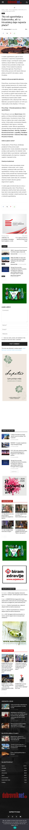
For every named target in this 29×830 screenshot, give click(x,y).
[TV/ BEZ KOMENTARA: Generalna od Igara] (8, 525)
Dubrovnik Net (7, 29)
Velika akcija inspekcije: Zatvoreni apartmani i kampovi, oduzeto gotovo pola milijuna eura (14, 594)
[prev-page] (3, 280)
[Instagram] (12, 816)
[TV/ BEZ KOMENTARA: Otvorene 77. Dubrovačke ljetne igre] (21, 508)
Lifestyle (3, 254)
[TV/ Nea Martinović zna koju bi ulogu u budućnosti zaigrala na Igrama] (8, 508)
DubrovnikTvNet (5, 512)
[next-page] (5, 280)
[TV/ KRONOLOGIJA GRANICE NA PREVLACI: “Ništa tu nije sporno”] (21, 525)
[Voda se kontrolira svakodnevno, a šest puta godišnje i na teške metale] (5, 706)
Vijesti (6, 9)
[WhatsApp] (14, 33)
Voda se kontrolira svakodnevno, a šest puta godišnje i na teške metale (19, 706)
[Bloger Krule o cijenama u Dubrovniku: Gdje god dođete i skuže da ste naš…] (5, 738)
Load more (14, 471)
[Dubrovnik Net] (3, 29)
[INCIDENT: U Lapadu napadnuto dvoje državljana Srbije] (5, 445)
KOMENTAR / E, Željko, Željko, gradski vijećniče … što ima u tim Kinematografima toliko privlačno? (8, 686)
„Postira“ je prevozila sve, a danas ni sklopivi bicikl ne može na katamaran (18, 746)
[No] (27, 824)
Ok (15, 827)
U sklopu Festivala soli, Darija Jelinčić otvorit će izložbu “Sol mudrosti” (18, 436)
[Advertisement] (14, 413)
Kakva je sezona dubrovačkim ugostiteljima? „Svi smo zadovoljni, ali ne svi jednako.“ (18, 725)
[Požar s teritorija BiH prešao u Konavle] (5, 754)
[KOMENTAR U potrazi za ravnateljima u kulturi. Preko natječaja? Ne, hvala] (21, 678)
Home (3, 9)
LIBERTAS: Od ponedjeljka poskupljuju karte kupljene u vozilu (8, 239)
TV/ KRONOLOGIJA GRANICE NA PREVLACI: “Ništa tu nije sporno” (21, 531)
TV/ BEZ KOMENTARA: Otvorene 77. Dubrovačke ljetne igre (21, 515)
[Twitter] (7, 33)
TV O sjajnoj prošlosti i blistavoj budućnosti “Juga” (21, 239)
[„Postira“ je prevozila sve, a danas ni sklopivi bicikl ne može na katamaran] (5, 746)
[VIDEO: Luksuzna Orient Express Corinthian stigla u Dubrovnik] (5, 252)
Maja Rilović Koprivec (16, 275)
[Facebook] (3, 33)
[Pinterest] (10, 33)
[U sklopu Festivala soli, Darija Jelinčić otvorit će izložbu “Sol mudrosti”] (5, 436)
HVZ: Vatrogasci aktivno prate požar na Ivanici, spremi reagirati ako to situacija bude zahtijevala (13, 615)
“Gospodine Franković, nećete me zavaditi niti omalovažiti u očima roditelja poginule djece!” (21, 666)
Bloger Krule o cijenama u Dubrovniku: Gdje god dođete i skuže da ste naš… (18, 738)
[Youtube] (20, 816)
